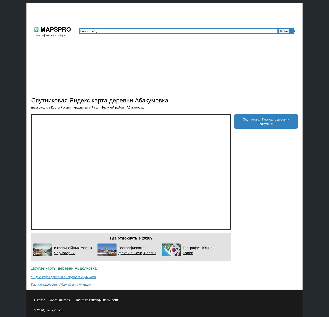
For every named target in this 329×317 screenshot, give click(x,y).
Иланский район (112, 107)
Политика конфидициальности (96, 300)
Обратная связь (60, 300)
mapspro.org (39, 107)
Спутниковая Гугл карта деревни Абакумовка (266, 121)
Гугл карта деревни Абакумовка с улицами (61, 284)
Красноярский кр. (85, 107)
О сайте (39, 300)
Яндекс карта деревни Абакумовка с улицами (63, 277)
